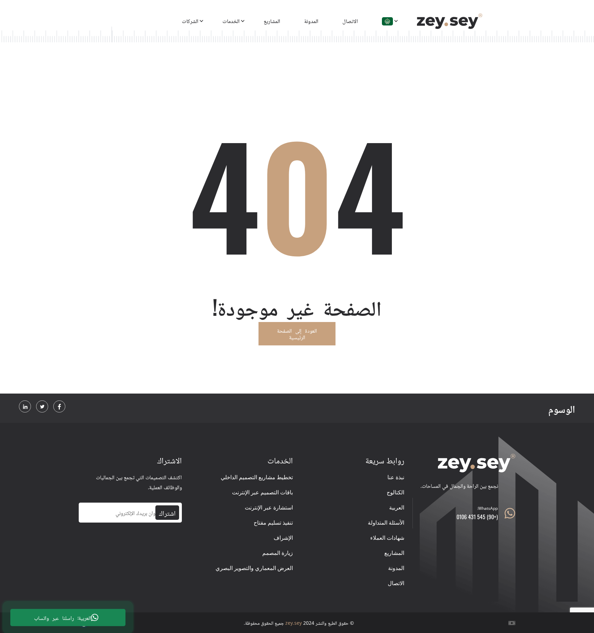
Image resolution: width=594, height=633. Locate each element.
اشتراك (167, 512)
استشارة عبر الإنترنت (269, 507)
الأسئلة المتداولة (386, 522)
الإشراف (283, 537)
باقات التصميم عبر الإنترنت (262, 492)
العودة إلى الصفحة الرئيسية (297, 333)
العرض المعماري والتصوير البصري (254, 568)
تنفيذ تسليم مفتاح (273, 522)
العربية (396, 507)
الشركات (190, 20)
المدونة (311, 20)
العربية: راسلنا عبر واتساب (62, 617)
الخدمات (231, 20)
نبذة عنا (395, 477)
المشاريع (272, 20)
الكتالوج (395, 492)
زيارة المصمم (277, 553)
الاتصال (350, 20)
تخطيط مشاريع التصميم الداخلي (257, 477)
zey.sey (293, 623)
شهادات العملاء (387, 537)
